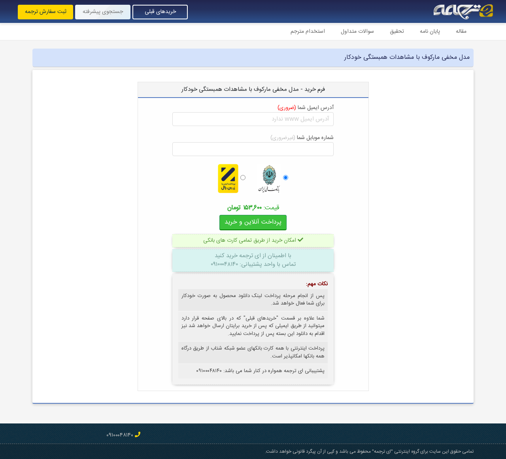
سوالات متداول (357, 31)
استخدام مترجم (308, 31)
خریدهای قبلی (160, 12)
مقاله (461, 31)
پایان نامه (430, 31)
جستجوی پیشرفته (103, 12)
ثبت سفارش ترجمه (45, 12)
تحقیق (397, 31)
